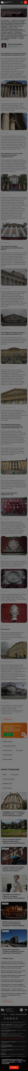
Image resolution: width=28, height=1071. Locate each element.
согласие (16, 1062)
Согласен (14, 1067)
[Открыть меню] (25, 2)
